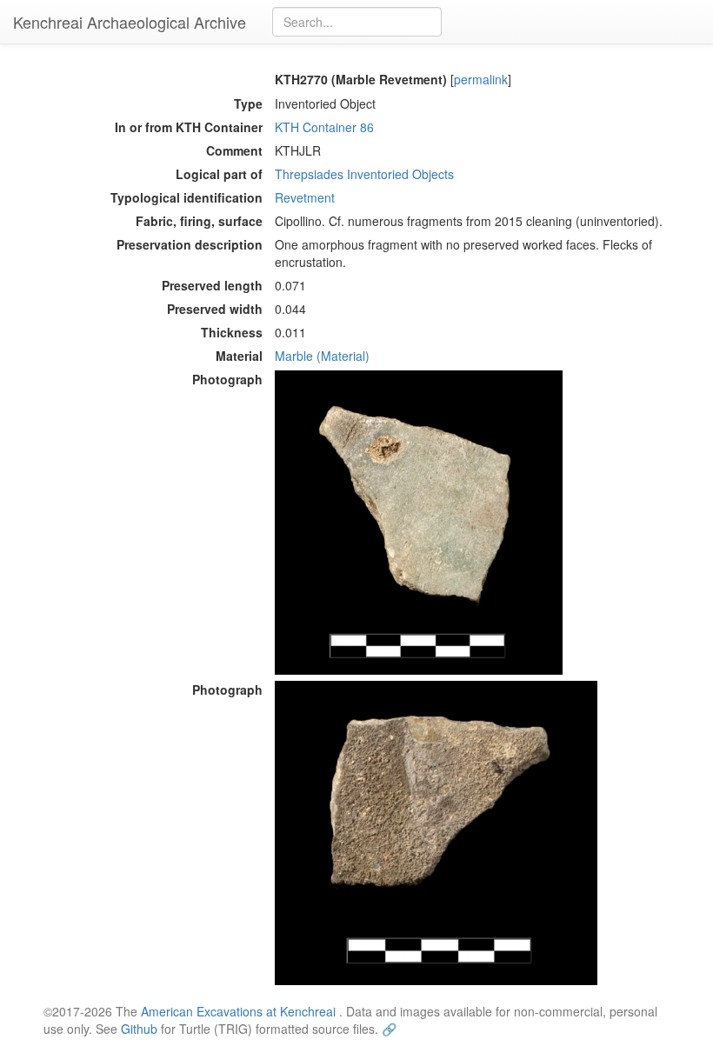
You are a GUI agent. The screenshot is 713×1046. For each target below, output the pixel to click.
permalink (481, 79)
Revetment (305, 197)
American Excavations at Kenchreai (238, 1011)
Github (139, 1028)
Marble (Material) (322, 355)
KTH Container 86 (324, 127)
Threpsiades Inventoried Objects (364, 174)
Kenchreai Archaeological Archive (129, 21)
